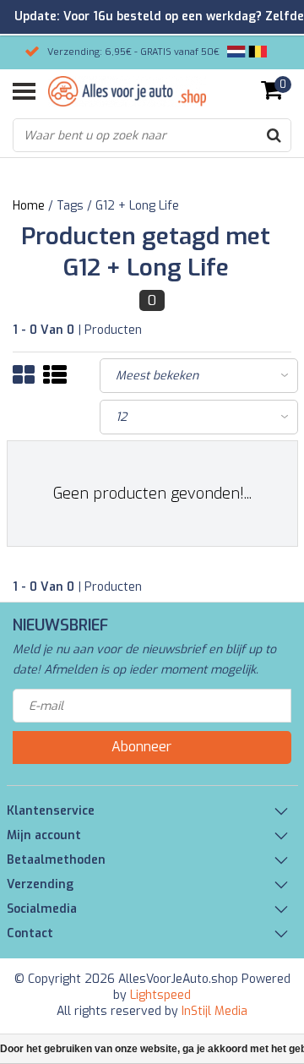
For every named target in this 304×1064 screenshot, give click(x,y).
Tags (70, 206)
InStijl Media (214, 1011)
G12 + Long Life (137, 206)
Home (29, 206)
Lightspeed (160, 995)
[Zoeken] (273, 135)
